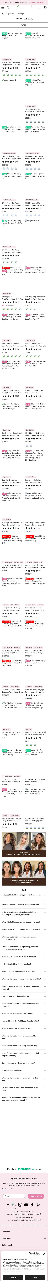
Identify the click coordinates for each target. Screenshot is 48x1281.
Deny (35, 1278)
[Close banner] (44, 1254)
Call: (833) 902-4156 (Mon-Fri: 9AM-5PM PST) (24, 1214)
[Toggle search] (8, 7)
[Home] (3, 14)
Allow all (13, 1278)
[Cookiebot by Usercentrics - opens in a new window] (29, 1253)
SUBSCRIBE (36, 1196)
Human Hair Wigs (17, 14)
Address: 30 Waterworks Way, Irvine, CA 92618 (24, 1220)
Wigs (8, 14)
